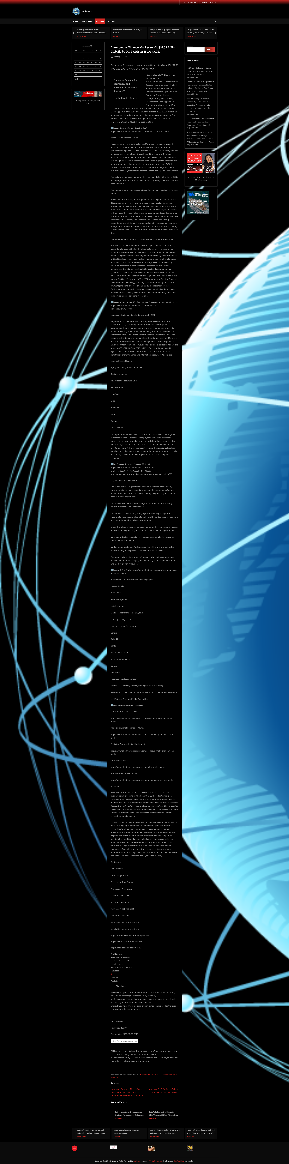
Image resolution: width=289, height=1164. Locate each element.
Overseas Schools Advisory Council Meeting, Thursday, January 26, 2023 (202, 1131)
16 (100, 62)
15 (96, 62)
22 (96, 66)
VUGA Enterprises (194, 177)
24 (76, 70)
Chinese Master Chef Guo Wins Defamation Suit (161, 1113)
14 (92, 62)
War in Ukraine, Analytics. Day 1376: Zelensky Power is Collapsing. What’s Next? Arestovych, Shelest (91, 1132)
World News (192, 2)
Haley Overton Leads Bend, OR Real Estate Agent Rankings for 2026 (127, 31)
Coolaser (136, 1161)
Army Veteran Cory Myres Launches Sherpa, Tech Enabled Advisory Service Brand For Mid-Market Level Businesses (90, 31)
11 (80, 62)
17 (76, 66)
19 (84, 66)
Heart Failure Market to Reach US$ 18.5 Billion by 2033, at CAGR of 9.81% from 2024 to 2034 (127, 1132)
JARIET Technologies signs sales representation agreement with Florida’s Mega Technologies (200, 31)
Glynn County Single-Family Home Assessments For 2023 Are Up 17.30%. (164, 1132)
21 (92, 66)
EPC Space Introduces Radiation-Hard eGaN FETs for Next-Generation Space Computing (201, 121)
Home (183, 2)
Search (190, 46)
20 (88, 66)
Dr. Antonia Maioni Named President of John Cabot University (129, 1113)
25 (80, 70)
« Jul (76, 79)
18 (80, 66)
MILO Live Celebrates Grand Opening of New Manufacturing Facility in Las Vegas (200, 71)
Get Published (179, 1161)
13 (88, 62)
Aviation (213, 2)
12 (84, 62)
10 (76, 62)
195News (87, 11)
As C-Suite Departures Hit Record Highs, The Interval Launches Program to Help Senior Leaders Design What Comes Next (199, 104)
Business (203, 2)
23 (100, 66)
